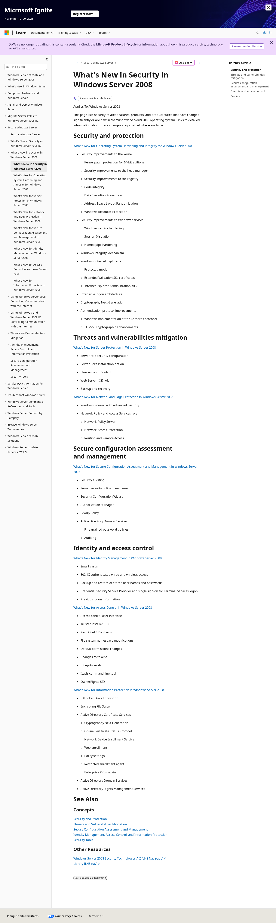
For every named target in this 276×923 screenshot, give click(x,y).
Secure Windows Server (98, 62)
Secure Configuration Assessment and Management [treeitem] (24, 365)
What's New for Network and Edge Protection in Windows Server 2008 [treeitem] (29, 216)
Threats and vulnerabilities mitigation (248, 76)
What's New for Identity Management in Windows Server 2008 (117, 558)
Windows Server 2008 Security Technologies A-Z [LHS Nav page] (118, 858)
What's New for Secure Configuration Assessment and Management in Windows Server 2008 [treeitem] (30, 235)
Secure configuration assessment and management (250, 84)
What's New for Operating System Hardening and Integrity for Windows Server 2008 (133, 146)
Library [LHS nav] (85, 864)
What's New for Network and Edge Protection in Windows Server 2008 (123, 397)
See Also (236, 96)
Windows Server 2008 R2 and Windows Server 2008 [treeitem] (26, 77)
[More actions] (199, 63)
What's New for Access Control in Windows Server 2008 (112, 607)
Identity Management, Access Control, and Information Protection (120, 835)
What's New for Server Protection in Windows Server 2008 (114, 347)
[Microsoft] (7, 32)
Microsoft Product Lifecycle (116, 44)
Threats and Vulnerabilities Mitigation (100, 824)
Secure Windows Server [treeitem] (25, 134)
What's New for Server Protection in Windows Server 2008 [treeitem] (28, 200)
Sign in (267, 32)
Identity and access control (248, 91)
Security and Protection (90, 819)
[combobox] (26, 67)
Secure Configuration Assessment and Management (110, 829)
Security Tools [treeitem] (19, 376)
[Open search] (257, 32)
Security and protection (246, 70)
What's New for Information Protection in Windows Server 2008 (118, 690)
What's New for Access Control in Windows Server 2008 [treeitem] (30, 269)
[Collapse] (46, 60)
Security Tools (83, 840)
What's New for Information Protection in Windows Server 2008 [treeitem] (29, 285)
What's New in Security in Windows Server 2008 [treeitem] (30, 166)
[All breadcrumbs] (76, 63)
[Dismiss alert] (268, 7)
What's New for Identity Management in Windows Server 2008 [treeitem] (30, 253)
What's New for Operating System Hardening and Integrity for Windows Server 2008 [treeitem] (30, 182)
